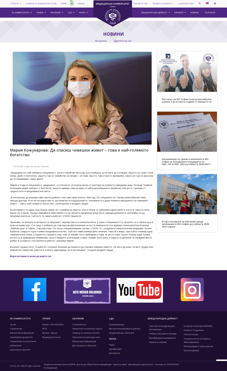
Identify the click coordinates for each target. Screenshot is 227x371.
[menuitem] (207, 3)
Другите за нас (123, 40)
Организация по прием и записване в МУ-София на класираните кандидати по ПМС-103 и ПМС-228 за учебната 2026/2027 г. (187, 162)
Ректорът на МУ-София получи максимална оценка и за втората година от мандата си (187, 100)
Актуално (101, 40)
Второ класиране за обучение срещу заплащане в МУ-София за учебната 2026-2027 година (186, 224)
